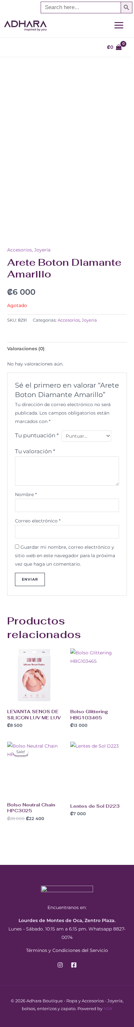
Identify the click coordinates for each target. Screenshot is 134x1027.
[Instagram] (60, 965)
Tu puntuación (37, 435)
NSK (108, 1008)
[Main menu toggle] (118, 25)
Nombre (26, 494)
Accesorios (19, 250)
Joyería (42, 250)
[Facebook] (74, 965)
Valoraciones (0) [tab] (26, 349)
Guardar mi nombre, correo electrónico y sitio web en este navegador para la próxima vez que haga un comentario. (65, 555)
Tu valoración (35, 451)
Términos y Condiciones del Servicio (67, 950)
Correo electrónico (37, 521)
